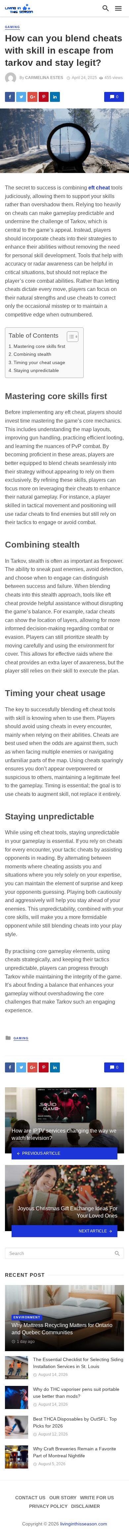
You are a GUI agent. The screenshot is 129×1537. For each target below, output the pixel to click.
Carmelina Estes (44, 77)
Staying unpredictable (36, 370)
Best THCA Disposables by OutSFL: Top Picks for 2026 (75, 1422)
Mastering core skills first (39, 346)
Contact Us (30, 1497)
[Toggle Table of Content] (69, 336)
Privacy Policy (48, 1506)
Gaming (12, 27)
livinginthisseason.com (83, 1523)
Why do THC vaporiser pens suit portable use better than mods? (76, 1393)
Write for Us (97, 1497)
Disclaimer (85, 1506)
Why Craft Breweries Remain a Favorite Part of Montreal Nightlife (74, 1452)
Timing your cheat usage (39, 362)
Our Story (62, 1497)
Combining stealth (32, 354)
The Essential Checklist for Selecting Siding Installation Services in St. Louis (78, 1363)
